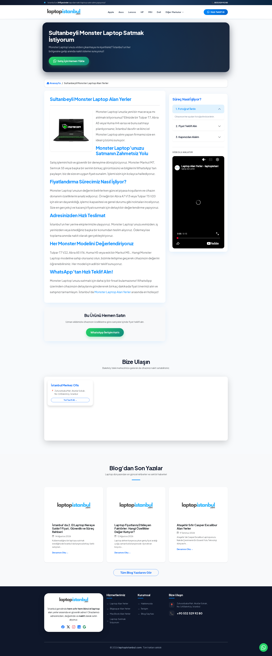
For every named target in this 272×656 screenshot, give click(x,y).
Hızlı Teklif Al (217, 12)
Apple (111, 12)
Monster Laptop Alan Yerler (112, 292)
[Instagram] (73, 626)
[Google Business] (84, 626)
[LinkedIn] (79, 626)
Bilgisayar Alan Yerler (118, 608)
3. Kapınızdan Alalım (187, 137)
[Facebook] (62, 626)
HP (142, 12)
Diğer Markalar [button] (174, 12)
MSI (150, 12)
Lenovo (132, 12)
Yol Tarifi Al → (70, 400)
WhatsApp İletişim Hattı (105, 332)
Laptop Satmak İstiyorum (116, 621)
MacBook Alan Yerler (118, 613)
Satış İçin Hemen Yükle (71, 61)
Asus (121, 12)
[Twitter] (68, 626)
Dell (159, 12)
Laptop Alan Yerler (117, 603)
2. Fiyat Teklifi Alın (186, 126)
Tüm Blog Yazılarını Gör (136, 572)
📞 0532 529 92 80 (220, 2)
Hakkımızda (145, 603)
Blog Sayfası (146, 613)
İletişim (143, 608)
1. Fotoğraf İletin (186, 108)
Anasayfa (55, 83)
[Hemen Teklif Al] (263, 647)
